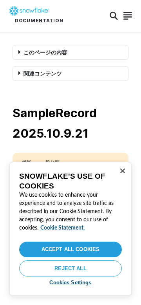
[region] (70, 229)
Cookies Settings (70, 282)
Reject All (70, 268)
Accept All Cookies (70, 249)
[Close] (122, 170)
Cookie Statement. (62, 228)
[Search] (114, 16)
